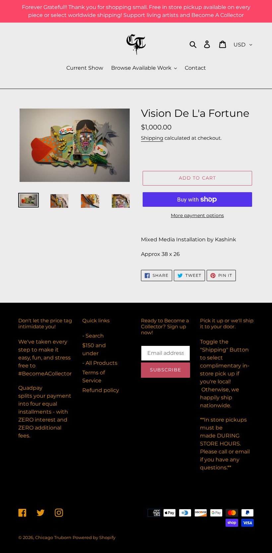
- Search (93, 336)
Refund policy (100, 390)
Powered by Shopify (94, 537)
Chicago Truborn (53, 537)
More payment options (197, 215)
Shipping (152, 138)
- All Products (99, 363)
